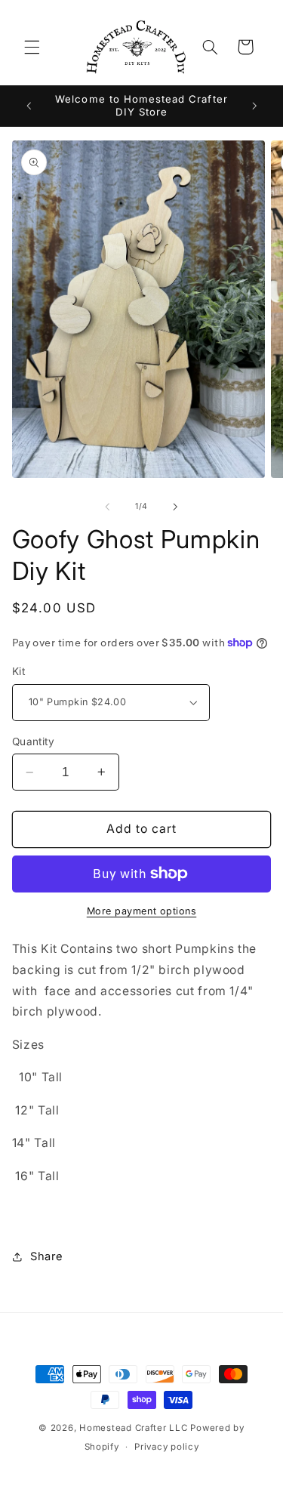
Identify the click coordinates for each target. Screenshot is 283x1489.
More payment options (142, 911)
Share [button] (46, 1256)
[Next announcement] (254, 105)
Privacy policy (166, 1446)
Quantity (33, 741)
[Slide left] (107, 506)
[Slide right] (175, 506)
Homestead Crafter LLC (133, 1428)
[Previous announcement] (28, 105)
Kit (18, 671)
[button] (31, 46)
